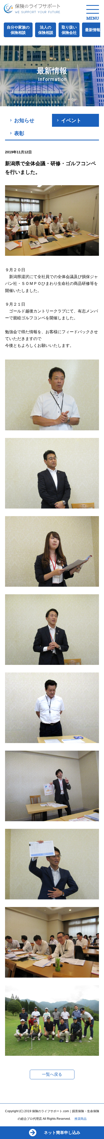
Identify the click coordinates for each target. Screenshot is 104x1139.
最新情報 (92, 30)
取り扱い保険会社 (69, 30)
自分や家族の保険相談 (18, 30)
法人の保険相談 (45, 30)
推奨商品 (80, 1119)
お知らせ (24, 120)
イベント (71, 120)
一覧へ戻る (52, 1074)
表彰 (19, 133)
